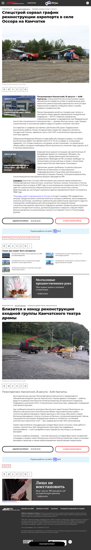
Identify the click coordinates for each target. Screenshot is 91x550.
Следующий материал (47, 544)
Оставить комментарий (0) (72, 221)
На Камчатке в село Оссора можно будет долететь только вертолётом (26, 261)
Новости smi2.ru (9, 299)
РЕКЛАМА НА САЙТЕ (27, 508)
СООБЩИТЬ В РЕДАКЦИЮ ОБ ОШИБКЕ (72, 508)
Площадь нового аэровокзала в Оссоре (31, 196)
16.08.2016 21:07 (7, 9)
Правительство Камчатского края (14, 84)
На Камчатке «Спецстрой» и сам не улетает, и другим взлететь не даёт (70, 261)
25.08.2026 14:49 (7, 305)
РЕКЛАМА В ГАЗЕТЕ (42, 508)
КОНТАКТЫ (54, 508)
